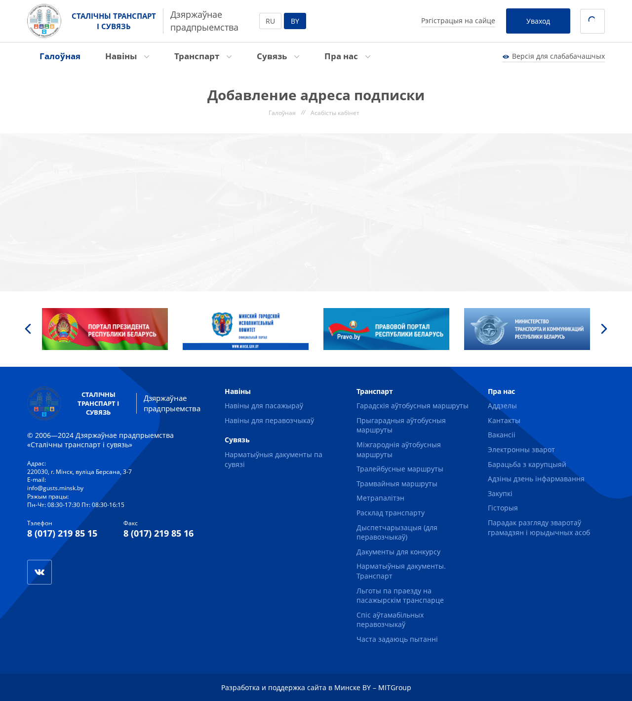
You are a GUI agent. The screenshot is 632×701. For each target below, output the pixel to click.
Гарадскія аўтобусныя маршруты (412, 405)
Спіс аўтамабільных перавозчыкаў (390, 619)
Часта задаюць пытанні (397, 639)
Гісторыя (503, 507)
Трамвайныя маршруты (396, 483)
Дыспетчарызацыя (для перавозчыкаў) (396, 532)
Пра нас (342, 56)
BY (295, 21)
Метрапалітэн (380, 498)
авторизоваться (219, 164)
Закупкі (500, 493)
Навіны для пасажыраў (264, 405)
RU (270, 21)
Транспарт (197, 56)
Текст (15, 254)
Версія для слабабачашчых (558, 56)
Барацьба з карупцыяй (527, 464)
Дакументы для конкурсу (398, 551)
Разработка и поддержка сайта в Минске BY (296, 687)
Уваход (538, 21)
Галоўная (60, 56)
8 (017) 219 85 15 (62, 533)
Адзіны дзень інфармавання (536, 478)
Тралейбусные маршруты (399, 468)
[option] (105, 329)
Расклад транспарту (390, 512)
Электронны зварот (521, 449)
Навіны (122, 56)
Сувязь (273, 56)
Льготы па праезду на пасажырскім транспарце (400, 595)
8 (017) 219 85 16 (158, 533)
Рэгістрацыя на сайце (458, 20)
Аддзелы (502, 405)
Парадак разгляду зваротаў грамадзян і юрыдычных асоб (539, 527)
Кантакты (504, 420)
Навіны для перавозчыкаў (269, 420)
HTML (46, 254)
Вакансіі (501, 434)
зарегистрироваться (35, 184)
